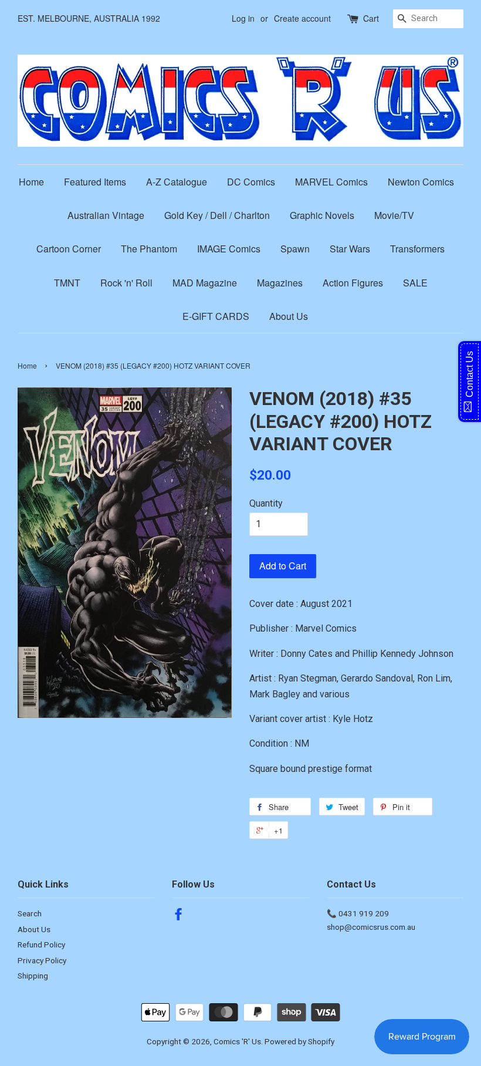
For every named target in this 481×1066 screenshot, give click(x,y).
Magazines (280, 282)
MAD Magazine (204, 282)
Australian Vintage (105, 215)
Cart (371, 18)
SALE (415, 282)
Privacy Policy (42, 960)
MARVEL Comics (331, 181)
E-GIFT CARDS (215, 316)
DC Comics (251, 181)
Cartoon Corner (68, 248)
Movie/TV (394, 215)
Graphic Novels (322, 215)
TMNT (67, 282)
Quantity (266, 503)
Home (31, 181)
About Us (288, 316)
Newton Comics (421, 181)
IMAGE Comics (228, 248)
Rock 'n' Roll (126, 282)
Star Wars (350, 248)
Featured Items (95, 181)
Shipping (33, 975)
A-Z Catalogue (176, 181)
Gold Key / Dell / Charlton (217, 215)
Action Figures (353, 282)
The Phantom (149, 248)
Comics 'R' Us (237, 1041)
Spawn (295, 248)
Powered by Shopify (299, 1041)
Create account (302, 18)
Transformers (417, 248)
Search (30, 913)
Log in (243, 18)
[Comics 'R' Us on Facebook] (178, 916)
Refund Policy (41, 944)
